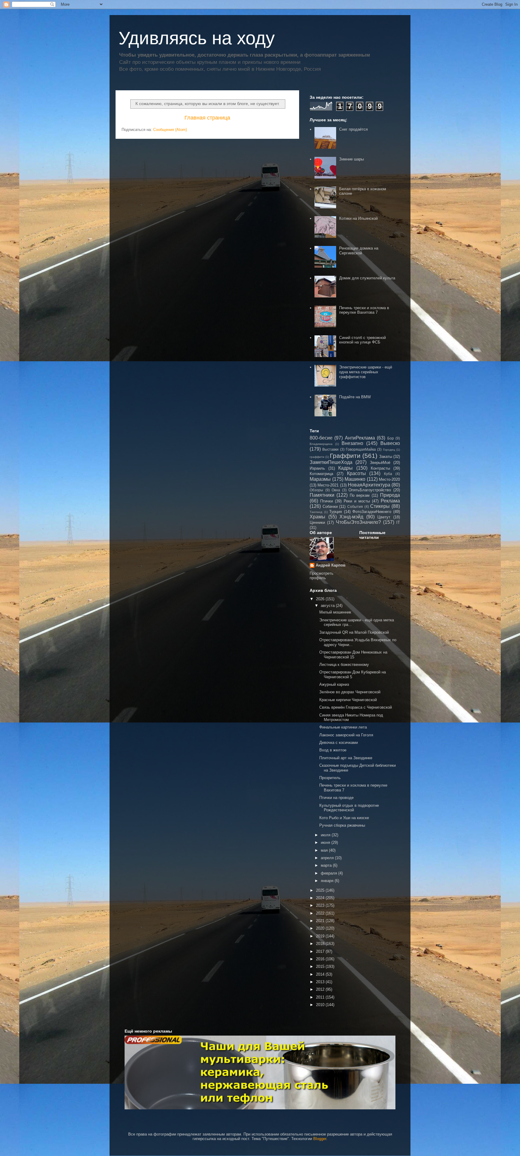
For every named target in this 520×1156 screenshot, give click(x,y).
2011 (321, 997)
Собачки (330, 506)
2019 (321, 936)
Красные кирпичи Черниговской (348, 700)
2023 (321, 905)
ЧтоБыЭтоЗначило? (358, 522)
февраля (329, 873)
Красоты (356, 473)
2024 (321, 898)
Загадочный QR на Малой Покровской (354, 632)
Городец (389, 449)
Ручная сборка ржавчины (342, 825)
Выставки (330, 449)
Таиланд (316, 512)
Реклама (390, 500)
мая (325, 850)
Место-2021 (328, 485)
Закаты (385, 456)
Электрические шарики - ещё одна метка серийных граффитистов (365, 372)
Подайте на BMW (355, 397)
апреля (328, 858)
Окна (336, 490)
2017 (321, 951)
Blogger (319, 1138)
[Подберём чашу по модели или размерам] (260, 1072)
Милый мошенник (335, 612)
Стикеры (380, 506)
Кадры (345, 468)
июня (326, 842)
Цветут (383, 517)
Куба (388, 474)
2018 (321, 943)
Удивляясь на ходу (197, 38)
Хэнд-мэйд (351, 516)
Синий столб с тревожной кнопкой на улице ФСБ (362, 340)
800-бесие (321, 437)
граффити (317, 456)
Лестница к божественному (344, 664)
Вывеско (390, 443)
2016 (321, 959)
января (328, 880)
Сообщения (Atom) (170, 129)
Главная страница (207, 118)
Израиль (317, 468)
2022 (321, 913)
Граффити (345, 455)
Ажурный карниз (334, 684)
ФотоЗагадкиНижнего (371, 511)
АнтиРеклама (360, 437)
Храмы (317, 516)
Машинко (355, 479)
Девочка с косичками (338, 742)
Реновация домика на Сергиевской (358, 250)
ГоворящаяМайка (361, 449)
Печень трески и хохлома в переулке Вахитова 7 (364, 310)
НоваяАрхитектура (369, 484)
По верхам (360, 495)
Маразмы (320, 479)
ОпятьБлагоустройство (369, 490)
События (355, 506)
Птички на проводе (336, 797)
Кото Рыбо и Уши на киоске (344, 818)
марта (327, 865)
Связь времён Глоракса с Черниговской (355, 707)
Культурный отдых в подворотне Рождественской (349, 808)
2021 (321, 920)
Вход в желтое (332, 750)
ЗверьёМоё (380, 462)
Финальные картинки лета (343, 727)
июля (326, 835)
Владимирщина (321, 444)
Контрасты (380, 468)
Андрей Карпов (330, 565)
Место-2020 (389, 479)
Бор (390, 438)
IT (398, 522)
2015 (321, 966)
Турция (335, 511)
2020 (321, 928)
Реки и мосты (357, 501)
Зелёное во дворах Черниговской (349, 692)
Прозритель (330, 777)
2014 (321, 974)
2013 (321, 982)
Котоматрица (321, 473)
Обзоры (316, 490)
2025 (321, 890)
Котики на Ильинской (358, 218)
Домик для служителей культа (367, 278)
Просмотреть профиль (321, 575)
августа (328, 605)
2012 (321, 989)
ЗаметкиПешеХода (331, 462)
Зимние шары (351, 159)
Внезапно (352, 443)
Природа (390, 495)
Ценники (317, 522)
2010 (321, 1004)
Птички (326, 501)
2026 (321, 599)
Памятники (322, 495)
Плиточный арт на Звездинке (345, 758)
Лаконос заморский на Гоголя (346, 735)
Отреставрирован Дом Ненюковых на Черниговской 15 (353, 654)
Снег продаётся (353, 129)
